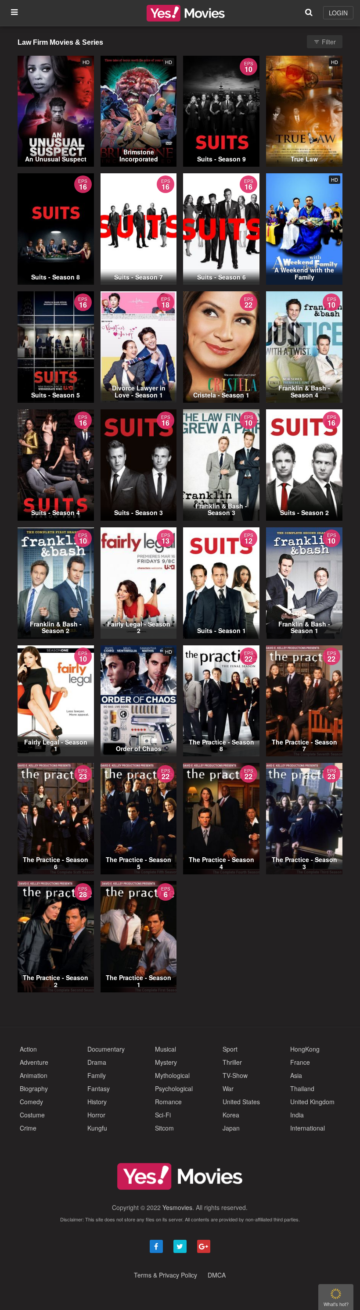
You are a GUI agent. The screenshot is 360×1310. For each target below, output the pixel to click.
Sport (230, 1049)
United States (241, 1101)
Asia (296, 1075)
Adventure (34, 1062)
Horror (96, 1114)
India (297, 1114)
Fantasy (98, 1088)
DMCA (217, 1275)
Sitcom (164, 1128)
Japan (231, 1128)
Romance (168, 1101)
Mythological (172, 1075)
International (307, 1128)
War (228, 1088)
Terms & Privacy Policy (165, 1275)
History (97, 1101)
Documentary (106, 1049)
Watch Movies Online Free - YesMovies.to (185, 13)
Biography (34, 1088)
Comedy (31, 1101)
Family (96, 1075)
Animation (33, 1075)
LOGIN (338, 12)
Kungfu (97, 1128)
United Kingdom (312, 1101)
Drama (96, 1062)
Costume (32, 1114)
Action (28, 1049)
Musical (165, 1049)
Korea (231, 1114)
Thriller (232, 1062)
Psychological (174, 1088)
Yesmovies (177, 1207)
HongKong (305, 1049)
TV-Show (235, 1075)
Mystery (166, 1062)
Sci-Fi (163, 1114)
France (300, 1062)
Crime (28, 1128)
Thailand (302, 1088)
